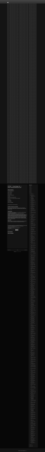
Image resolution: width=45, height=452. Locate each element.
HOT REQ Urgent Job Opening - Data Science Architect (33, 310)
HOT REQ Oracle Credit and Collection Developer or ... (32, 329)
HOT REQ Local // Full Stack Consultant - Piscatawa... (32, 302)
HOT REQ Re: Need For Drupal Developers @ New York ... (32, 361)
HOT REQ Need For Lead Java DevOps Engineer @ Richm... (33, 392)
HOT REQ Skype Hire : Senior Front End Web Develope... (32, 371)
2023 (30, 188)
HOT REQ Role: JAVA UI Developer (32, 422)
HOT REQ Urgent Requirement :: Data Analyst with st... (32, 431)
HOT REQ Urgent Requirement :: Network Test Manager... (33, 325)
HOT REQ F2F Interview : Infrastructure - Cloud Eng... (33, 385)
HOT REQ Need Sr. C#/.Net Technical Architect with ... (32, 294)
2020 (30, 190)
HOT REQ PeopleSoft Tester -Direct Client (32, 386)
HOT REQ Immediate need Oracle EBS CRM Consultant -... (33, 267)
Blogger (25, 450)
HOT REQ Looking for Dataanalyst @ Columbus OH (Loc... (32, 263)
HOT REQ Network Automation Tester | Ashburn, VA (32, 286)
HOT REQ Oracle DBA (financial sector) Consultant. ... (32, 201)
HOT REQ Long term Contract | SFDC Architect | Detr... (32, 229)
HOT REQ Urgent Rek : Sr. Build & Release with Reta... (33, 245)
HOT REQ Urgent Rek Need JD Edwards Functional (32, 249)
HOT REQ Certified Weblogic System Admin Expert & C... (32, 209)
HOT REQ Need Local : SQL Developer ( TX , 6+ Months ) (32, 290)
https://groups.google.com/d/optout (15, 228)
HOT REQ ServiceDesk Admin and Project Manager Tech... (32, 257)
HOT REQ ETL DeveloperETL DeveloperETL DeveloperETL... (32, 198)
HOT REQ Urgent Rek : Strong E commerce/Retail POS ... (32, 243)
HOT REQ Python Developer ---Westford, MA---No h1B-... (33, 390)
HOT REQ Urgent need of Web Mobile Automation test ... (33, 212)
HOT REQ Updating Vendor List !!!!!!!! (32, 439)
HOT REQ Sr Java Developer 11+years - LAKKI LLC (32, 406)
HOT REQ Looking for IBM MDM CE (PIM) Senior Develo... (32, 404)
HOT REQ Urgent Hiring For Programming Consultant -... (32, 335)
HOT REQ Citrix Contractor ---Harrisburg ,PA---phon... (33, 437)
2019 (30, 191)
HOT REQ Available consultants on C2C (32, 342)
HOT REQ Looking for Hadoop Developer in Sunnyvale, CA (32, 377)
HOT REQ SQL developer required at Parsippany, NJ (33, 388)
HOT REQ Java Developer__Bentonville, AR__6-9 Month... (33, 276)
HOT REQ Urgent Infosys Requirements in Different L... (33, 271)
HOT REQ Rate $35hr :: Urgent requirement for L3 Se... (33, 418)
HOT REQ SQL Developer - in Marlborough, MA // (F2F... (33, 400)
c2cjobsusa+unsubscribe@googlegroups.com (12, 226)
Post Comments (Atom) (18, 251)
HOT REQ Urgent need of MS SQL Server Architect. (33, 306)
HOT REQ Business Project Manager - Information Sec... (32, 292)
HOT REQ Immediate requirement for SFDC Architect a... (32, 412)
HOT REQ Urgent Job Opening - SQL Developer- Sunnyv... (32, 337)
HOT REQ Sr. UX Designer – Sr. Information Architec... (32, 420)
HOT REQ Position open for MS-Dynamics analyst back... (32, 316)
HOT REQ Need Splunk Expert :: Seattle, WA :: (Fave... (32, 348)
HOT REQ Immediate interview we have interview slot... (32, 379)
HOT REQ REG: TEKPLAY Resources (32, 295)
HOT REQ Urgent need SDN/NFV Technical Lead (32, 269)
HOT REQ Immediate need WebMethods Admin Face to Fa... (32, 251)
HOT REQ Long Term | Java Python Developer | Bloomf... (33, 357)
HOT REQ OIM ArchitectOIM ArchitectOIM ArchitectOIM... (32, 398)
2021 (30, 189)
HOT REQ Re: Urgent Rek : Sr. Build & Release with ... (33, 225)
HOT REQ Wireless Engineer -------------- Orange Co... (32, 221)
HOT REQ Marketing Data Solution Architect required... (33, 280)
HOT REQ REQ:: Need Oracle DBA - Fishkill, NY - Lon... (32, 265)
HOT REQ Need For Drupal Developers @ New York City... (32, 427)
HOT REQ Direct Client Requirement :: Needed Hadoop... (33, 425)
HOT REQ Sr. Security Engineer (32, 323)
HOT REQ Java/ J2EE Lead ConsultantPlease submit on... (33, 297)
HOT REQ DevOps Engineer (32, 299)
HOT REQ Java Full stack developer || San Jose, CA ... (33, 369)
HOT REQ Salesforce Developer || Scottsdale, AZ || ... (33, 247)
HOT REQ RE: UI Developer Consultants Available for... (33, 216)
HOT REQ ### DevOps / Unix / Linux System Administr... (32, 308)
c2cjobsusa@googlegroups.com (18, 227)
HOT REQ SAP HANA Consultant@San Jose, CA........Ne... (33, 272)
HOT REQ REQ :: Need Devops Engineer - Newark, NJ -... (32, 394)
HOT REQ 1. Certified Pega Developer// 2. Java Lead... (32, 429)
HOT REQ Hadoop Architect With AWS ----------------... (33, 443)
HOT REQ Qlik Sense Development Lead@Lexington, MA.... (32, 355)
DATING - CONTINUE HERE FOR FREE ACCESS (12, 4)
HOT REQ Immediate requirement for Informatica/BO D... (32, 318)
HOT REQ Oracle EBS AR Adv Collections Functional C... (33, 203)
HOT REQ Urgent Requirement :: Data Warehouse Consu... (32, 237)
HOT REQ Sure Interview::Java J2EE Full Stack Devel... (32, 344)
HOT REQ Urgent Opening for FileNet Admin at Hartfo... (32, 383)
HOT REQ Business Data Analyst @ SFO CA (33, 219)
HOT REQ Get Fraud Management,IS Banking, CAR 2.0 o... (32, 353)
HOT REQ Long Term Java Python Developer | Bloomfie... (33, 231)
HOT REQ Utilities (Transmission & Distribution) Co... (32, 304)
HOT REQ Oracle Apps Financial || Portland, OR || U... (32, 278)
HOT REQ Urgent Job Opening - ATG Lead (32, 300)
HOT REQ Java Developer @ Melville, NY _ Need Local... (32, 363)
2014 (30, 446)
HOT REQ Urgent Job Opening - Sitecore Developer (32, 284)
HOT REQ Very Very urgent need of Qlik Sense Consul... (32, 375)
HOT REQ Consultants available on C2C (32, 339)
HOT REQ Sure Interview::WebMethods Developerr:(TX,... (33, 312)
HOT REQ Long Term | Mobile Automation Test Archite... (33, 233)
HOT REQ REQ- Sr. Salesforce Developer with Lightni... (32, 196)
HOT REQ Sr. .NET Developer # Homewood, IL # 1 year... (32, 351)
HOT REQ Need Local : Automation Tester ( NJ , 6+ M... (33, 255)
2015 (30, 445)
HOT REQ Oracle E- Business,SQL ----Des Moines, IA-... (32, 433)
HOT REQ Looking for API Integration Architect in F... (33, 367)
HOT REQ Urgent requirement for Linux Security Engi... (32, 396)
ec (8, 2)
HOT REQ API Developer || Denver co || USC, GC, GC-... (33, 402)
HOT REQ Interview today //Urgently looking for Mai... (33, 210)
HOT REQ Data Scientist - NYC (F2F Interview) (33, 423)
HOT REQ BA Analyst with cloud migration (33, 214)
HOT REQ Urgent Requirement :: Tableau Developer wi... (33, 239)
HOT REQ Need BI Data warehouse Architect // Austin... (32, 333)
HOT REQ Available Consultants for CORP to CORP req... (32, 441)
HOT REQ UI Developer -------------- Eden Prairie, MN (33, 253)
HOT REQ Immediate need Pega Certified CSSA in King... (32, 435)
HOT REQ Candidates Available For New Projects (32, 241)
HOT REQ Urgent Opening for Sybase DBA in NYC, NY (32, 327)
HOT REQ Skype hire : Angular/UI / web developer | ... (32, 331)
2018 (30, 192)
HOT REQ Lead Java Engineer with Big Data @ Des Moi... (33, 227)
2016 (30, 444)
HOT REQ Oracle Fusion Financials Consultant (32, 365)
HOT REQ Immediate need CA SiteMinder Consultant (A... (32, 259)
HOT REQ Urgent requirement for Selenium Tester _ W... (32, 288)
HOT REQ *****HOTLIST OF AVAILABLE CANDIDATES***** (32, 341)
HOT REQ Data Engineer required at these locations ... (33, 218)
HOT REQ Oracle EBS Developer (32, 261)
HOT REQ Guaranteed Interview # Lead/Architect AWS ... (32, 223)
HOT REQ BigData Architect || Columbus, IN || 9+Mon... (32, 346)
